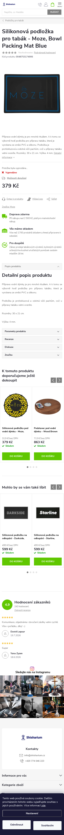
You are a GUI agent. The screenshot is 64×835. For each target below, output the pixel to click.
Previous (53, 380)
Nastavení (32, 813)
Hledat (54, 12)
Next (59, 380)
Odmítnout (16, 824)
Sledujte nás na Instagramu (32, 672)
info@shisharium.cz (34, 755)
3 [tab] (33, 467)
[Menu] (59, 4)
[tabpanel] (16, 424)
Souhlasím (47, 825)
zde (43, 805)
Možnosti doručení (16, 178)
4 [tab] (36, 467)
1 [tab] (27, 467)
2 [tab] (30, 467)
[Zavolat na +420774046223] (40, 4)
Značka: (8, 206)
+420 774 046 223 (34, 760)
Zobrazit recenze (22, 610)
